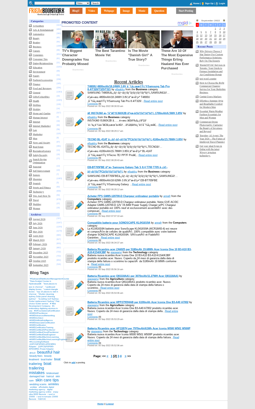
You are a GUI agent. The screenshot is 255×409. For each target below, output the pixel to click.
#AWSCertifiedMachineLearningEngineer (48, 339)
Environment (39, 71)
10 (224, 32)
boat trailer (46, 359)
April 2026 (38, 235)
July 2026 (37, 223)
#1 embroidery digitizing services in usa (43, 308)
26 (201, 42)
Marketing (38, 134)
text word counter (208, 78)
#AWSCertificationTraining (41, 327)
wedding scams (37, 384)
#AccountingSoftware (39, 342)
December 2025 (40, 252)
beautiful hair (48, 352)
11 (197, 35)
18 (197, 39)
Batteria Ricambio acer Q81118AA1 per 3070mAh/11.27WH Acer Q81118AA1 (132, 275)
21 (210, 39)
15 (215, 35)
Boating (36, 42)
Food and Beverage (42, 88)
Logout (110, 404)
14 (210, 35)
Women (36, 208)
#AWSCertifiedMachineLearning (44, 337)
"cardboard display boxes (42, 288)
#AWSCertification (37, 325)
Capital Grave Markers (211, 96)
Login (222, 3)
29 (215, 42)
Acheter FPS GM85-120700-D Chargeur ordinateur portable (123, 196)
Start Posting (186, 11)
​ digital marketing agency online (40, 390)
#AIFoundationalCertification (47, 311)
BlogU (76, 11)
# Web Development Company (42, 304)
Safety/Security (40, 155)
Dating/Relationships (43, 63)
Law (35, 130)
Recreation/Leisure (42, 150)
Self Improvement (41, 170)
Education (37, 67)
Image (126, 11)
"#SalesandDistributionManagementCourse (49, 279)
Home (196, 3)
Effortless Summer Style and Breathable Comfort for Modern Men (211, 104)
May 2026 (38, 231)
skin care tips (47, 380)
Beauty (36, 38)
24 (224, 39)
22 (215, 39)
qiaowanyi (116, 252)
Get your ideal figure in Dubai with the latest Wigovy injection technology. (211, 150)
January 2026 (39, 248)
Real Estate (38, 146)
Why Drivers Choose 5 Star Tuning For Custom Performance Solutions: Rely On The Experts (211, 55)
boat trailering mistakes (40, 368)
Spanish (37, 183)
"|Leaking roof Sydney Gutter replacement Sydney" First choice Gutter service (44, 301)
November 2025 (41, 256)
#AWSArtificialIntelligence (41, 320)
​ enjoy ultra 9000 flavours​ (43, 393)
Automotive (38, 34)
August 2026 (39, 219)
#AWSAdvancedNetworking (42, 315)
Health (36, 100)
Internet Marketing (42, 125)
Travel (36, 200)
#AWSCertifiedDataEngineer (42, 334)
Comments (92, 104)
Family (36, 75)
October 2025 (39, 260)
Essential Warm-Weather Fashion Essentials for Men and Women (211, 114)
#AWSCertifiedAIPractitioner (42, 330)
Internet (36, 121)
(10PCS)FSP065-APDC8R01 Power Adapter (41, 347)
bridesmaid (52, 373)
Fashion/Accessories (43, 79)
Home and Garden (42, 113)
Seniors (36, 174)
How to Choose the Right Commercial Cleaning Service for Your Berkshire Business (213, 87)
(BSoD (32, 353)
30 (220, 42)
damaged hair (37, 376)
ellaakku (120, 89)
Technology (38, 191)
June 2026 (38, 227)
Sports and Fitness (42, 187)
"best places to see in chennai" (43, 285)
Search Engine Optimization (40, 161)
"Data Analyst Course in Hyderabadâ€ (40, 282)
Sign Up (209, 3)
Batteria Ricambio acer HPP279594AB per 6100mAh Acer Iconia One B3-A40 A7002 (137, 302)
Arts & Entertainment (43, 29)
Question (159, 11)
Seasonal (37, 166)
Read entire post (153, 101)
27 (206, 42)
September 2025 (41, 265)
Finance (36, 84)
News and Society (41, 142)
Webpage (109, 11)
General (36, 92)
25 (197, 42)
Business (37, 46)
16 (220, 35)
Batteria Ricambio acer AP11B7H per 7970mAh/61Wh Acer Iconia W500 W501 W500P (138, 328)
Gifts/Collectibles (41, 96)
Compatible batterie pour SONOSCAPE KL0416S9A (118, 222)
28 (210, 42)
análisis (33, 387)
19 (201, 39)
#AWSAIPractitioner (38, 313)
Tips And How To (42, 195)
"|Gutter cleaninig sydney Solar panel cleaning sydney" (42, 296)
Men (35, 138)
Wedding (37, 204)
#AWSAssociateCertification (42, 323)
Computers (38, 54)
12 (201, 35)
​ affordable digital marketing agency (41, 388)
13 (206, 35)
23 (220, 39)
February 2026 (40, 244)
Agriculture (38, 25)
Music (141, 11)
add (74, 362)
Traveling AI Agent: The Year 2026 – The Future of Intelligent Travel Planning (212, 138)
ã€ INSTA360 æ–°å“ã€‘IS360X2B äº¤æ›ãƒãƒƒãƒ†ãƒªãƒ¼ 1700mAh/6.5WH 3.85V (134, 113)
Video (91, 11)
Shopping (37, 179)
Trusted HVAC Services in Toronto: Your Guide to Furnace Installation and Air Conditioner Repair (212, 69)
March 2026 (39, 239)
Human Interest (40, 117)
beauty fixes (35, 356)
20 (206, 39)
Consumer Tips (40, 59)
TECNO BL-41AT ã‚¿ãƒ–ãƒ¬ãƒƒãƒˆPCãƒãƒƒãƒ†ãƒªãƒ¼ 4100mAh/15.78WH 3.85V (135, 139)
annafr (167, 196)
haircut (50, 376)
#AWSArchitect (36, 318)
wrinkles (53, 384)
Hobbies (37, 105)
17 (224, 35)
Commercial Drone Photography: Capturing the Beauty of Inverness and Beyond (211, 126)
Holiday (37, 109)
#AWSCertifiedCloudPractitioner (44, 332)
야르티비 (42, 399)
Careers (36, 50)
